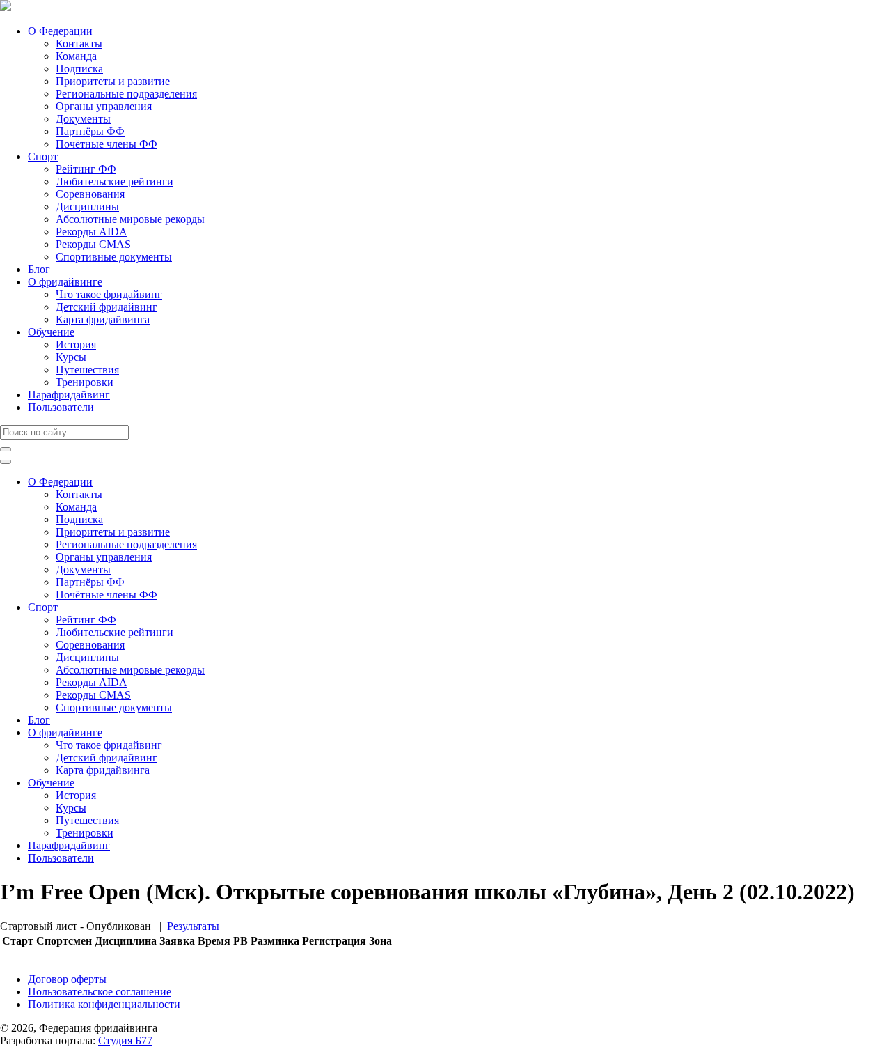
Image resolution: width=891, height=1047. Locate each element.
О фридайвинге (65, 282)
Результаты (193, 926)
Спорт (43, 156)
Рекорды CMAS (93, 244)
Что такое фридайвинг (109, 294)
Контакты (79, 43)
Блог (39, 269)
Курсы (71, 357)
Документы (83, 119)
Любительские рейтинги (114, 181)
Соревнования (90, 194)
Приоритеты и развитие (113, 81)
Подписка (79, 69)
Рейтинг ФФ (86, 169)
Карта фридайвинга (103, 319)
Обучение (51, 332)
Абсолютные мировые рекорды (130, 219)
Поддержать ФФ (39, 955)
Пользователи (61, 407)
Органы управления (104, 106)
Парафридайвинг (69, 395)
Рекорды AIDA (91, 232)
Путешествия (87, 369)
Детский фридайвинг (106, 307)
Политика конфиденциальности (104, 1004)
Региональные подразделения (126, 94)
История (76, 344)
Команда (76, 56)
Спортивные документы (114, 257)
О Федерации (60, 31)
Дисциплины (87, 206)
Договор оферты (67, 979)
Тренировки (84, 382)
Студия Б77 (125, 1040)
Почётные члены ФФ (106, 144)
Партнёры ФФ (90, 131)
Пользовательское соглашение (99, 992)
